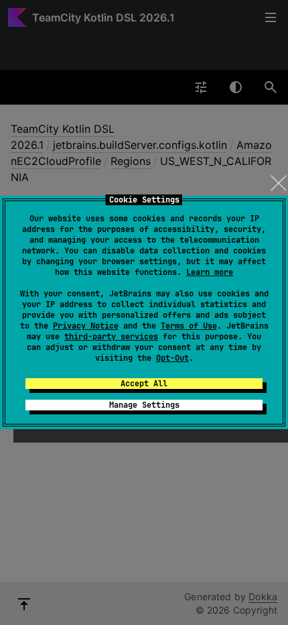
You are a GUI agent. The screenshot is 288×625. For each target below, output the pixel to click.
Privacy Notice (86, 326)
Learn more (209, 272)
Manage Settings (144, 405)
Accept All (144, 383)
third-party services (111, 336)
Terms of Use (189, 326)
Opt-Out (172, 358)
